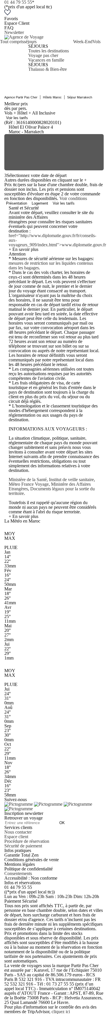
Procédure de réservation (26, 841)
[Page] (19, 804)
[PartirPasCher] (23, 37)
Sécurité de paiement (23, 845)
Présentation (16, 203)
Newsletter (14, 32)
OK (62, 823)
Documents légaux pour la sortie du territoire (52, 491)
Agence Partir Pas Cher (20, 97)
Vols (96, 41)
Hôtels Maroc (52, 97)
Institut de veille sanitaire (71, 479)
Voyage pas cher (43, 55)
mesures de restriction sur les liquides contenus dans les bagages (51, 265)
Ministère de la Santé (28, 479)
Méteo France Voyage (29, 484)
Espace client (16, 836)
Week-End (82, 41)
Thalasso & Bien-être (47, 69)
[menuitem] (12, 55)
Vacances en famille (46, 60)
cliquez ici (61, 1011)
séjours (30, 41)
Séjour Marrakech (79, 97)
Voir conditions (73, 198)
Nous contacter (18, 832)
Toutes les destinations (48, 50)
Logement (40, 203)
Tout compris (12, 41)
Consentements (18, 873)
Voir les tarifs (17, 118)
